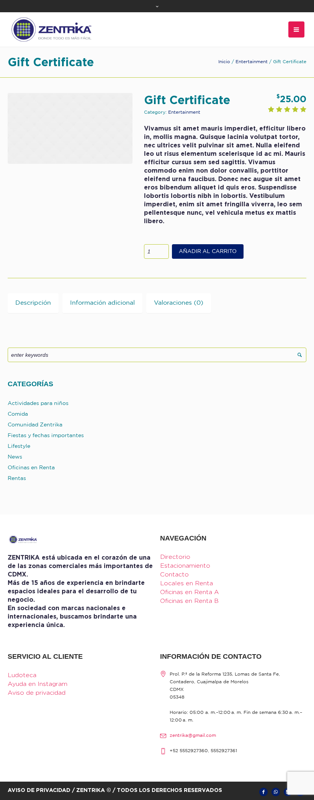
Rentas (17, 478)
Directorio (175, 556)
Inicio (224, 62)
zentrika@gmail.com (193, 735)
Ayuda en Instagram (37, 684)
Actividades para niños (38, 403)
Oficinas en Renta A (189, 592)
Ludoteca (22, 675)
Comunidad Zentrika (35, 425)
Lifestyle (19, 446)
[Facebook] (263, 792)
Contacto (174, 574)
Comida (18, 414)
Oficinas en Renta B (189, 601)
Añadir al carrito (208, 251)
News (15, 457)
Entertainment (252, 62)
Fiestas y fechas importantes (46, 435)
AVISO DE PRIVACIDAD (39, 790)
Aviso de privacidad (36, 692)
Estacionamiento (185, 565)
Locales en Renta (186, 583)
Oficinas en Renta (31, 467)
